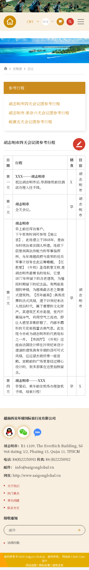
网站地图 (31, 565)
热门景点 (13, 493)
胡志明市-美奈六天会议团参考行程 (39, 113)
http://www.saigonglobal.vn (37, 475)
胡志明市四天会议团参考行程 (34, 104)
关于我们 (13, 486)
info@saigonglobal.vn (34, 467)
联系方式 (13, 508)
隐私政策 (44, 565)
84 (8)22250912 (58, 459)
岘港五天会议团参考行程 (30, 122)
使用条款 (57, 565)
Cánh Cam (78, 556)
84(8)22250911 (25, 459)
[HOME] (6, 69)
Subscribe (79, 530)
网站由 (66, 556)
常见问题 (13, 500)
